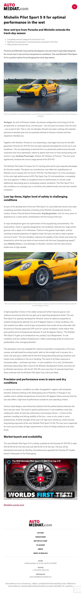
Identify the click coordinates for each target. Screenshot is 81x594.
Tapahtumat (40, 537)
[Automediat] (16, 6)
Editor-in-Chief (40, 541)
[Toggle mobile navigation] (74, 6)
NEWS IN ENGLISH (40, 553)
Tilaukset (40, 545)
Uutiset (40, 533)
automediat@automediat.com (40, 576)
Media (40, 549)
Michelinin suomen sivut (14, 505)
